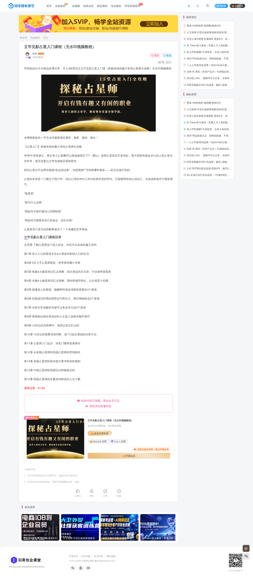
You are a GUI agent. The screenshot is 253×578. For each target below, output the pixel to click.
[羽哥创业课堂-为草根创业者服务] (25, 559)
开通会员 (239, 5)
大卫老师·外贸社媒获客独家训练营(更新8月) (210, 95)
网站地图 (111, 556)
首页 (24, 37)
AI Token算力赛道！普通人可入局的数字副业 (211, 108)
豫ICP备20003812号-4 (105, 560)
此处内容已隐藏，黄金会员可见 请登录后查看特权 (100, 403)
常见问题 (98, 556)
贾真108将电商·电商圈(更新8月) (204, 88)
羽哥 (34, 53)
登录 (209, 49)
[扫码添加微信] (246, 556)
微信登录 (209, 68)
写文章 (223, 5)
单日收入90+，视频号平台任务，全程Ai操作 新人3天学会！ (218, 141)
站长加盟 (85, 556)
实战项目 (35, 37)
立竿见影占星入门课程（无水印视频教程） (60, 46)
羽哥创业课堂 (88, 560)
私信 (168, 55)
